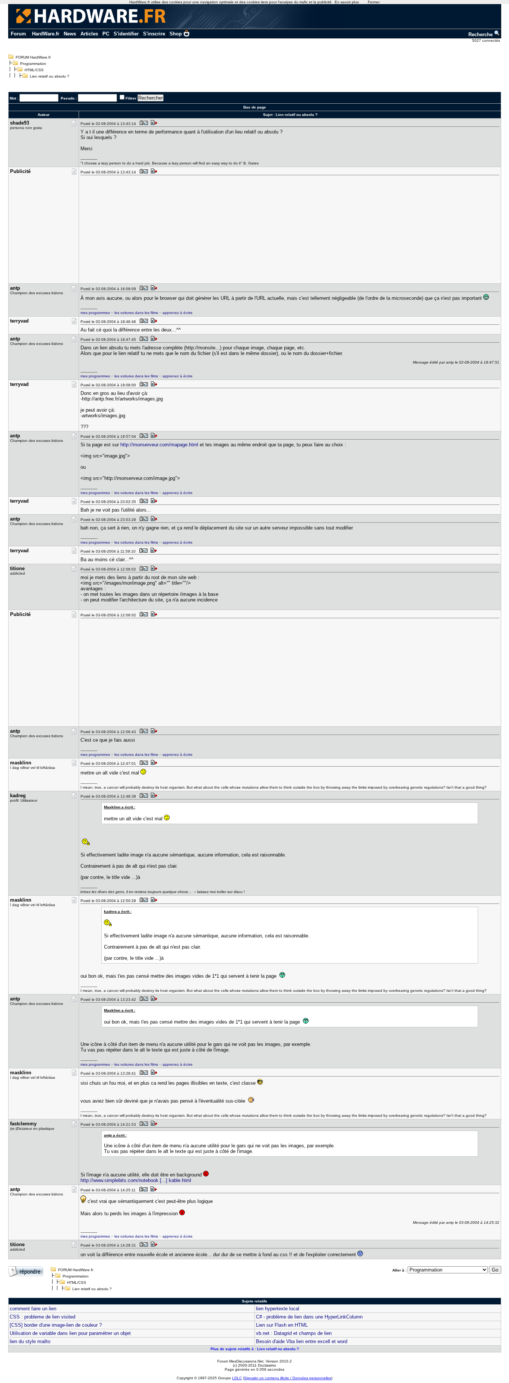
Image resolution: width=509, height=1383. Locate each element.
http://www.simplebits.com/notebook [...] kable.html (135, 1180)
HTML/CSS (34, 70)
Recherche (481, 34)
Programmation (33, 64)
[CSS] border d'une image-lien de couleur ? (56, 1325)
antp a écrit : (115, 1135)
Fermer (374, 2)
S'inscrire (154, 34)
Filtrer (131, 98)
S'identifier (126, 34)
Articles (89, 34)
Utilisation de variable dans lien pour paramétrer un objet (70, 1333)
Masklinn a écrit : (119, 807)
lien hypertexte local (277, 1308)
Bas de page (254, 107)
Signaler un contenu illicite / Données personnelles (287, 1378)
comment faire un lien (33, 1308)
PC (105, 34)
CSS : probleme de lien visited (42, 1317)
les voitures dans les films (136, 313)
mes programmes (95, 313)
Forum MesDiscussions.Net (240, 1361)
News (70, 34)
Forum (18, 34)
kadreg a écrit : (118, 911)
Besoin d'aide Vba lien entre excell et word (301, 1341)
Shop (176, 34)
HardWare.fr (45, 34)
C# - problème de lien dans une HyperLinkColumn (309, 1317)
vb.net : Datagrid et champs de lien (294, 1333)
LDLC (237, 1378)
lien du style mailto (30, 1341)
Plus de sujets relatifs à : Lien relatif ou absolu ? (255, 1349)
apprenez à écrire (177, 313)
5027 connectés (486, 40)
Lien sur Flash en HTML (282, 1325)
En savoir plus (347, 2)
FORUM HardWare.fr (33, 57)
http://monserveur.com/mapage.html (159, 444)
